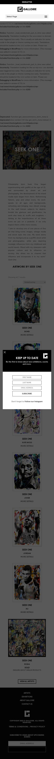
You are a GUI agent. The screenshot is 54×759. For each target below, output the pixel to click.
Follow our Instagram (34, 401)
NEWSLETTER (27, 2)
